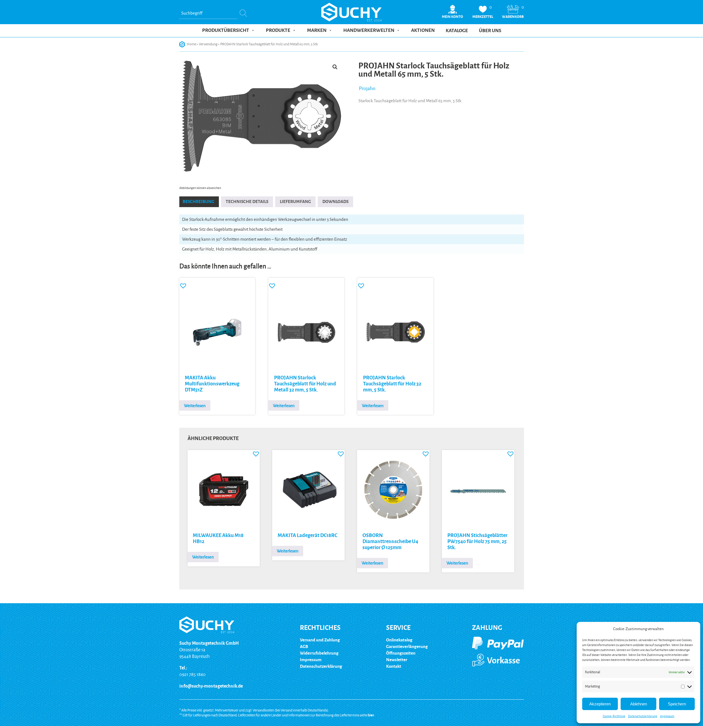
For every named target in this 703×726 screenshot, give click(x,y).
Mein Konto (452, 17)
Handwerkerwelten (368, 30)
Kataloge (457, 31)
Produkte (278, 30)
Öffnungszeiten (400, 653)
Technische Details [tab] (247, 201)
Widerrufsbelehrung (319, 653)
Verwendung (208, 44)
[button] (335, 67)
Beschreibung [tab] (198, 201)
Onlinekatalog (399, 640)
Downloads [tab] (335, 201)
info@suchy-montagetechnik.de (211, 686)
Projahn (367, 88)
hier (371, 715)
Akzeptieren (600, 704)
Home (191, 44)
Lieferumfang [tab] (295, 201)
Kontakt (393, 666)
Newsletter (396, 659)
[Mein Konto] (453, 12)
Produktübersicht (225, 30)
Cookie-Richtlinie (614, 716)
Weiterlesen (195, 405)
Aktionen (423, 30)
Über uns (490, 31)
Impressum (667, 716)
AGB (304, 646)
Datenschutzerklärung (642, 716)
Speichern (677, 704)
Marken (317, 30)
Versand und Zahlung (320, 640)
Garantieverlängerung (407, 646)
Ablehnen (638, 704)
